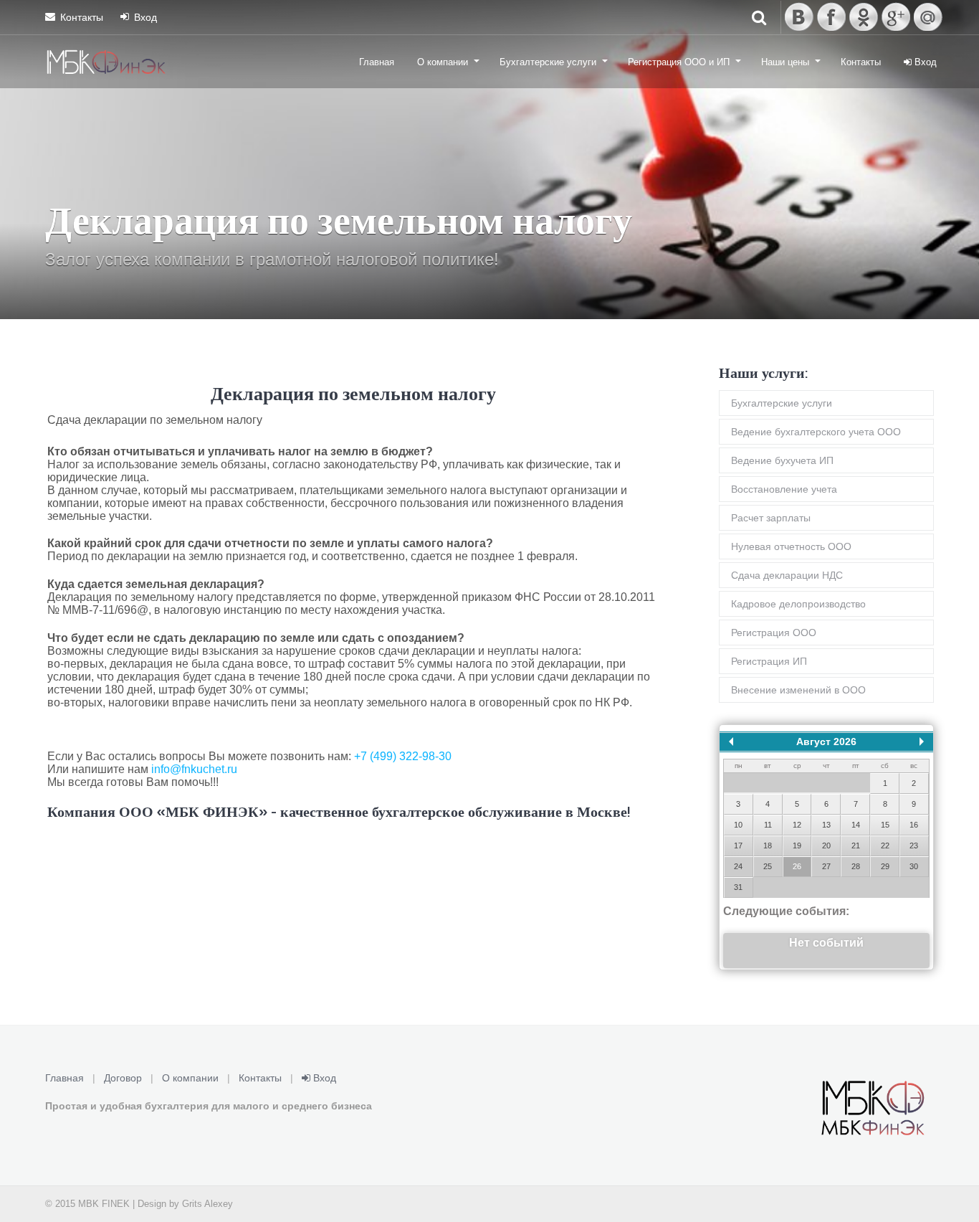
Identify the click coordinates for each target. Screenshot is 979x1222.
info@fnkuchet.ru (194, 769)
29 (885, 866)
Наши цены (785, 62)
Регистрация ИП (769, 661)
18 (767, 845)
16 (913, 824)
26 (797, 866)
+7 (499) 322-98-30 (403, 756)
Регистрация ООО (773, 632)
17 (738, 845)
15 (885, 824)
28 (855, 866)
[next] (921, 741)
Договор (123, 1078)
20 (826, 845)
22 (885, 845)
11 (768, 824)
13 (826, 824)
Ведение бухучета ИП (782, 460)
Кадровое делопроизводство (798, 604)
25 (767, 866)
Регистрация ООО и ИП (679, 62)
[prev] (731, 741)
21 (855, 845)
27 (826, 866)
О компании (442, 62)
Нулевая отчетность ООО (791, 546)
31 (738, 887)
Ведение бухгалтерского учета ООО (816, 431)
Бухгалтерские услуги (548, 62)
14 (855, 824)
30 (913, 866)
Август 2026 (826, 741)
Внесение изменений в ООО (798, 690)
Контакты (81, 17)
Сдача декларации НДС (787, 575)
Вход (145, 17)
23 (913, 845)
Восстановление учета (784, 489)
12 (797, 824)
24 (738, 866)
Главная (376, 62)
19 (797, 845)
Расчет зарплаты (771, 518)
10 (738, 824)
